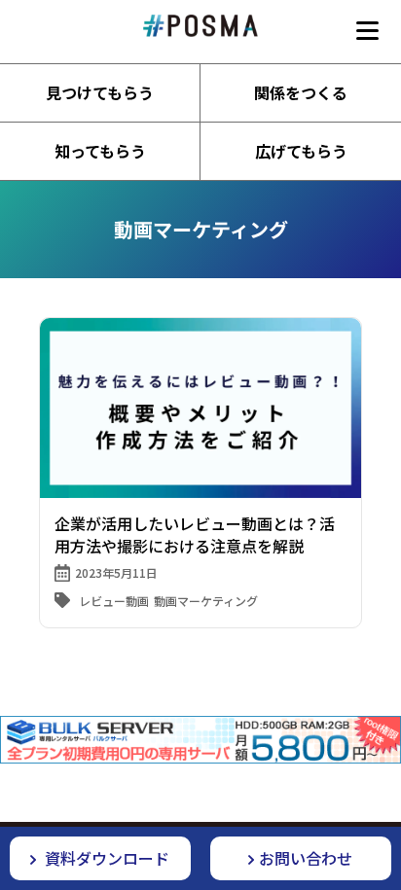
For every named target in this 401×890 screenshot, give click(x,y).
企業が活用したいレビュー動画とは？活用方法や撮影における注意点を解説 (195, 534)
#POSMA (200, 26)
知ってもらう (100, 150)
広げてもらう (301, 150)
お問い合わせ (305, 858)
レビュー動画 (114, 600)
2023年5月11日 (116, 572)
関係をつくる (300, 92)
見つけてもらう (100, 92)
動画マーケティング (206, 600)
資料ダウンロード (105, 858)
